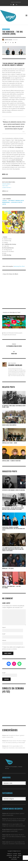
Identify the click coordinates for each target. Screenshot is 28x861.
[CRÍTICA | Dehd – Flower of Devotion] (12, 453)
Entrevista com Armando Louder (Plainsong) (13, 490)
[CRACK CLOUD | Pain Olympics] (12, 417)
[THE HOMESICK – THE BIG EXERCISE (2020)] (14, 50)
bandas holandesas (14, 333)
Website (4, 640)
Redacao (4, 735)
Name (4, 627)
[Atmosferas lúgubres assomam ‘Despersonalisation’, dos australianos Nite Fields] (12, 519)
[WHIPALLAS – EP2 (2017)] (12, 560)
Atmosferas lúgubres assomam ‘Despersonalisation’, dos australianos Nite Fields (13, 528)
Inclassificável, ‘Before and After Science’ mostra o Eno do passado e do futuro (13, 508)
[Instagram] (13, 4)
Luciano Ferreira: (6, 187)
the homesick (13, 334)
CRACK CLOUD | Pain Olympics (9, 425)
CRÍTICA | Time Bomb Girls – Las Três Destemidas (11, 586)
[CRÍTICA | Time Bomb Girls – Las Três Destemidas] (12, 578)
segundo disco (7, 334)
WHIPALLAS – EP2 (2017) (8, 568)
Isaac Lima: (5, 185)
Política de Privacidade (11, 766)
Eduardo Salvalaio (8, 39)
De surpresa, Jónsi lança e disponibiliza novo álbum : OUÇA (13, 406)
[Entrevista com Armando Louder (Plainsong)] (12, 482)
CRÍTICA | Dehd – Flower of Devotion (11, 460)
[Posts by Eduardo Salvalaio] (3, 40)
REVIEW (7, 29)
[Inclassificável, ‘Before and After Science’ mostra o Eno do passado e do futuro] (12, 500)
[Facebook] (11, 4)
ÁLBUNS (4, 29)
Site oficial (21, 266)
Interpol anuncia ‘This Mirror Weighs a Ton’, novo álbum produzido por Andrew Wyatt (13, 836)
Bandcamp (16, 266)
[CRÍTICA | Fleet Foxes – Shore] (12, 435)
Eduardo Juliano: (6, 184)
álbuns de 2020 (7, 333)
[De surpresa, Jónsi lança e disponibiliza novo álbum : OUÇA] (12, 398)
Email (3, 634)
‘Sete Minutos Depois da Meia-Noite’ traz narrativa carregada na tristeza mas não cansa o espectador (13, 549)
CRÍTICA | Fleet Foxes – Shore (9, 443)
